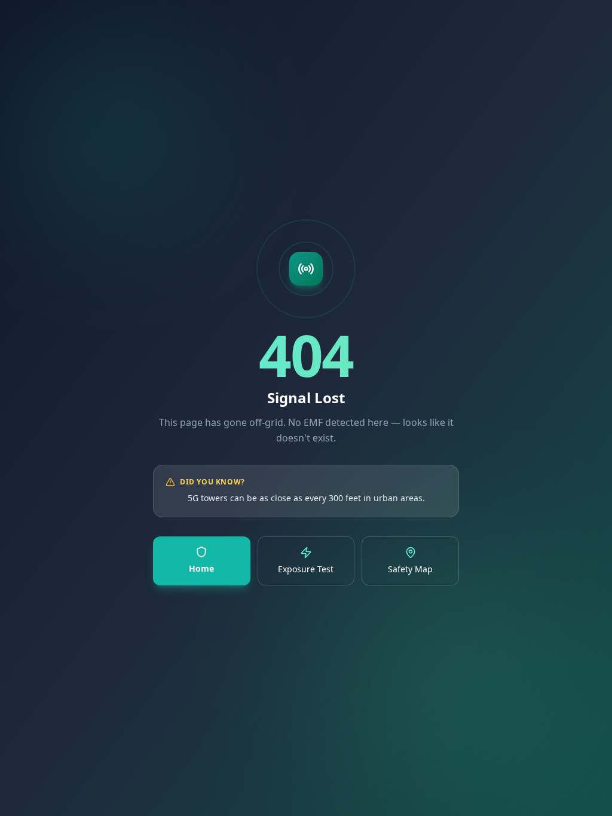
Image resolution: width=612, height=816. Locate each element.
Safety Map (410, 569)
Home (201, 568)
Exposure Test (305, 569)
